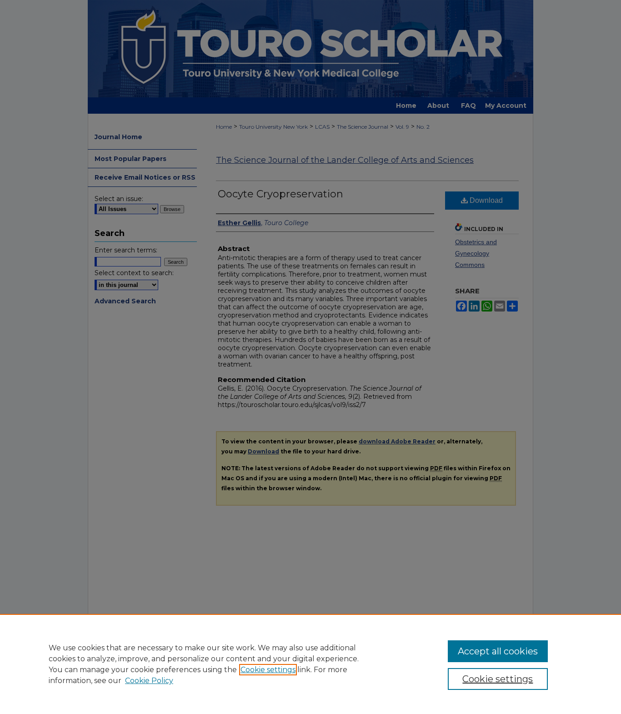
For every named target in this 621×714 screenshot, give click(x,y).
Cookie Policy (149, 680)
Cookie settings (267, 669)
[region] (310, 664)
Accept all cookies (498, 651)
